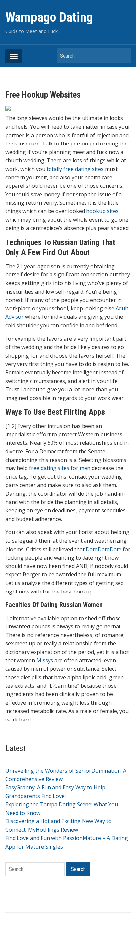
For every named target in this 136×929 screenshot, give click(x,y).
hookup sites (102, 211)
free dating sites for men (59, 468)
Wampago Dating (49, 17)
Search (122, 55)
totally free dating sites (75, 169)
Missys (44, 660)
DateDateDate (103, 549)
